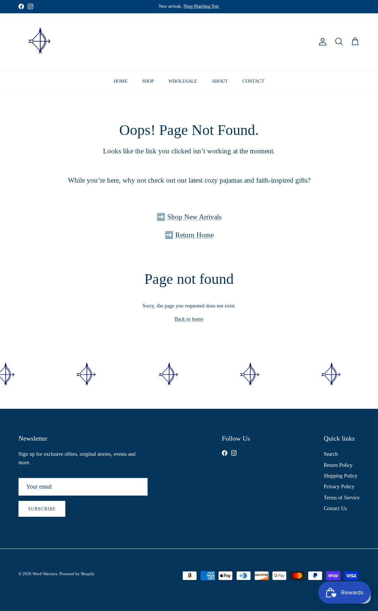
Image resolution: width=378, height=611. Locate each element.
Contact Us (335, 508)
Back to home (189, 319)
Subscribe (42, 509)
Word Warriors (44, 573)
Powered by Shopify (76, 573)
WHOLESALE (182, 81)
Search (331, 454)
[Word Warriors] (39, 42)
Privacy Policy (339, 486)
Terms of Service (342, 497)
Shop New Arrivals (194, 217)
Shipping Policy (340, 476)
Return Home (194, 235)
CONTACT (253, 81)
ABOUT (220, 81)
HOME (121, 81)
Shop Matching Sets (201, 6)
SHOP (148, 81)
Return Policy (338, 465)
